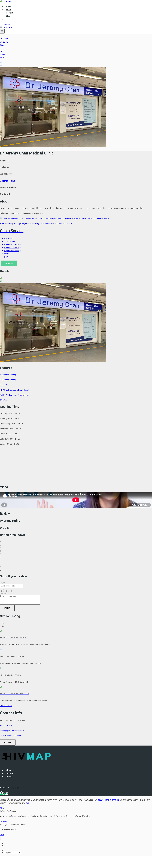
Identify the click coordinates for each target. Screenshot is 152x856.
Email (2, 54)
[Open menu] (2, 31)
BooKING (9, 263)
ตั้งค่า (28, 803)
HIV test (3, 385)
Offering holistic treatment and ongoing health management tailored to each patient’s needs (54, 237)
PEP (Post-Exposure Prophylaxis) (14, 390)
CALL (2, 51)
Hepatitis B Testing (8, 374)
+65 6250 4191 (7, 725)
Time (2, 45)
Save (2, 835)
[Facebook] (1, 794)
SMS (2, 57)
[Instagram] (7, 794)
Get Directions (7, 181)
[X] (4, 794)
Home (8, 6)
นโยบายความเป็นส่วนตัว (108, 800)
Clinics (7, 24)
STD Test (4, 400)
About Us (10, 770)
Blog (8, 16)
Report (7, 742)
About (8, 9)
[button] (4, 706)
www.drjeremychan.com (10, 735)
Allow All (3, 821)
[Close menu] (0, 838)
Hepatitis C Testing (8, 380)
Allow (2, 808)
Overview (4, 42)
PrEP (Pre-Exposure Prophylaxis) (14, 395)
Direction (4, 39)
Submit (7, 608)
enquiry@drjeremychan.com (12, 730)
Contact (9, 12)
